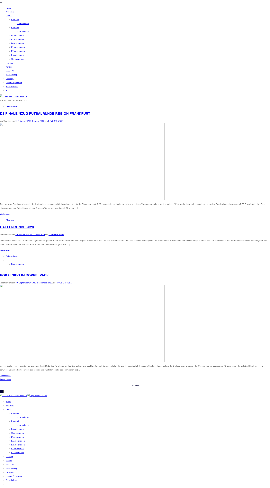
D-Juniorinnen (17, 43)
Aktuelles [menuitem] (10, 405)
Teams (9, 16)
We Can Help (11, 75)
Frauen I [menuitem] (15, 413)
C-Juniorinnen (17, 39)
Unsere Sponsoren (14, 82)
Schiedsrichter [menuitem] (12, 480)
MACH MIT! (11, 71)
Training (9, 63)
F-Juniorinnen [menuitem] (17, 449)
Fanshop (10, 78)
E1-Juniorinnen (18, 47)
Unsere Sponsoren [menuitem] (14, 476)
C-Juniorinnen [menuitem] (17, 433)
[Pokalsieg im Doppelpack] (82, 323)
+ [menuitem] (6, 484)
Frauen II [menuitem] (15, 421)
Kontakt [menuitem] (9, 460)
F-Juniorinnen (17, 55)
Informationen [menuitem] (23, 417)
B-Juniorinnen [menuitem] (17, 429)
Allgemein (10, 220)
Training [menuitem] (9, 456)
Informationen (23, 23)
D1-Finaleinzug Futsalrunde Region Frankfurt (45, 113)
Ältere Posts (5, 379)
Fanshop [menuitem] (10, 472)
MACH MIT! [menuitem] (11, 464)
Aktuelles (10, 12)
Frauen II (15, 27)
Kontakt (9, 67)
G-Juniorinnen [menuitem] (17, 452)
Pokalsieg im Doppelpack (24, 275)
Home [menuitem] (8, 401)
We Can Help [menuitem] (11, 468)
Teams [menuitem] (9, 409)
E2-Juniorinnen (18, 51)
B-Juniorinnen (17, 35)
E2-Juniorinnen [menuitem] (18, 445)
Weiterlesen (5, 214)
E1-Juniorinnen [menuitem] (18, 441)
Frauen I (15, 20)
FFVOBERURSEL (56, 121)
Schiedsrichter (12, 86)
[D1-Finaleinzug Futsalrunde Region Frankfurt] (82, 161)
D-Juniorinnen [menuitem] (17, 437)
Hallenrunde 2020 (17, 227)
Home (8, 8)
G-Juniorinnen (17, 59)
